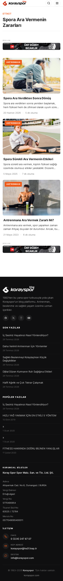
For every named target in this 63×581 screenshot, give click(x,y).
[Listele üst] (31, 46)
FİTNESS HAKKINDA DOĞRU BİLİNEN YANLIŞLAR (31, 448)
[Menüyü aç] (57, 3)
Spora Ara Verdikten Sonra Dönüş (27, 98)
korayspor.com (31, 575)
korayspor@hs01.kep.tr (24, 548)
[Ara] (49, 3)
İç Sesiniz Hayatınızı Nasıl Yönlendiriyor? (25, 335)
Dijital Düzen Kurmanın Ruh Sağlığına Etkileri (27, 371)
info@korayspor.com (22, 557)
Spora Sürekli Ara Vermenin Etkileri (28, 159)
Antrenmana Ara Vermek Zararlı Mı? (28, 220)
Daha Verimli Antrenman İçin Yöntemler (25, 346)
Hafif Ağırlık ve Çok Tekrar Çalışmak (23, 382)
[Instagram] (21, 318)
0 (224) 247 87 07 (21, 538)
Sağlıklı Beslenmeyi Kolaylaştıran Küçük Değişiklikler (25, 359)
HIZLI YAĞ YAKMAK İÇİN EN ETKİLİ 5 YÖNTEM (29, 415)
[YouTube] (29, 318)
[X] (13, 318)
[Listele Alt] (31, 249)
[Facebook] (6, 318)
